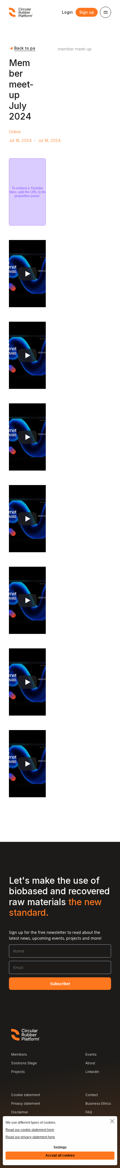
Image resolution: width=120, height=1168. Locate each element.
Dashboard (94, 1081)
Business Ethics (98, 1103)
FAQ (88, 1112)
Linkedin (92, 1072)
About (90, 1063)
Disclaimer (19, 1112)
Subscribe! (60, 983)
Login (67, 12)
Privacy (17, 1103)
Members (19, 1054)
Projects (18, 1072)
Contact (91, 1095)
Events (91, 1054)
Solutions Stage (24, 1063)
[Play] (27, 273)
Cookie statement (25, 1095)
